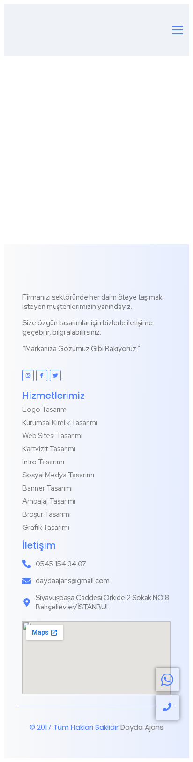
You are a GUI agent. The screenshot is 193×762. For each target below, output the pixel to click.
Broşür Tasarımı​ (46, 514)
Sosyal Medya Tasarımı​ (58, 475)
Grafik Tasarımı (45, 527)
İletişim (39, 545)
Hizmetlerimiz (53, 395)
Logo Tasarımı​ (45, 409)
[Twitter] (55, 375)
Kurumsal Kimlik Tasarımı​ (59, 422)
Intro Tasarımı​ (43, 462)
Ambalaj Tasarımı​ (48, 501)
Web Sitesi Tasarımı (52, 435)
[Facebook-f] (41, 375)
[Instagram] (28, 375)
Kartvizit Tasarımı (48, 449)
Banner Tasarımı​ (47, 488)
